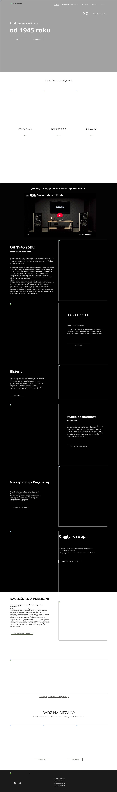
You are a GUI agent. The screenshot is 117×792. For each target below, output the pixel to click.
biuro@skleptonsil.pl (59, 783)
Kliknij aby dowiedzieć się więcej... (54, 696)
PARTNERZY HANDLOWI (70, 4)
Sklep (25, 135)
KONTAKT (85, 4)
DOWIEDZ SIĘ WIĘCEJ (21, 507)
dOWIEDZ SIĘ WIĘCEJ (22, 633)
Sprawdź (78, 345)
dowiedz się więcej (70, 561)
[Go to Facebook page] (84, 13)
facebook (75, 759)
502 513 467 (100, 13)
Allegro (37, 39)
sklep (58, 135)
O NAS (56, 4)
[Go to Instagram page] (87, 13)
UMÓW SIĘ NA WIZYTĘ (78, 446)
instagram (42, 759)
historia (17, 395)
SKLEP (94, 4)
